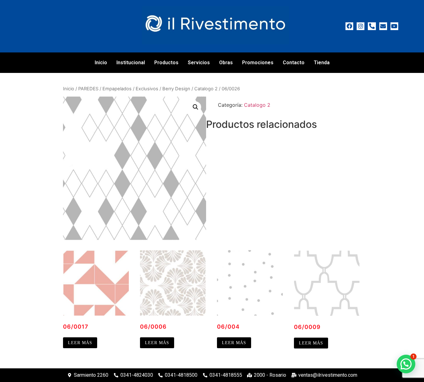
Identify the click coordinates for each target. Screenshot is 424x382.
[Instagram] (360, 26)
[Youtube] (394, 26)
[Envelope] (383, 26)
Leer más (80, 342)
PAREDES (88, 89)
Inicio (101, 62)
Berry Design (176, 89)
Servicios (199, 62)
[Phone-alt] (372, 26)
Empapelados (117, 89)
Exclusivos (147, 89)
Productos (166, 62)
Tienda (322, 62)
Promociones (257, 62)
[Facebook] (349, 26)
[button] (195, 107)
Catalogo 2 (206, 89)
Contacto (293, 62)
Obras (226, 62)
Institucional (130, 62)
